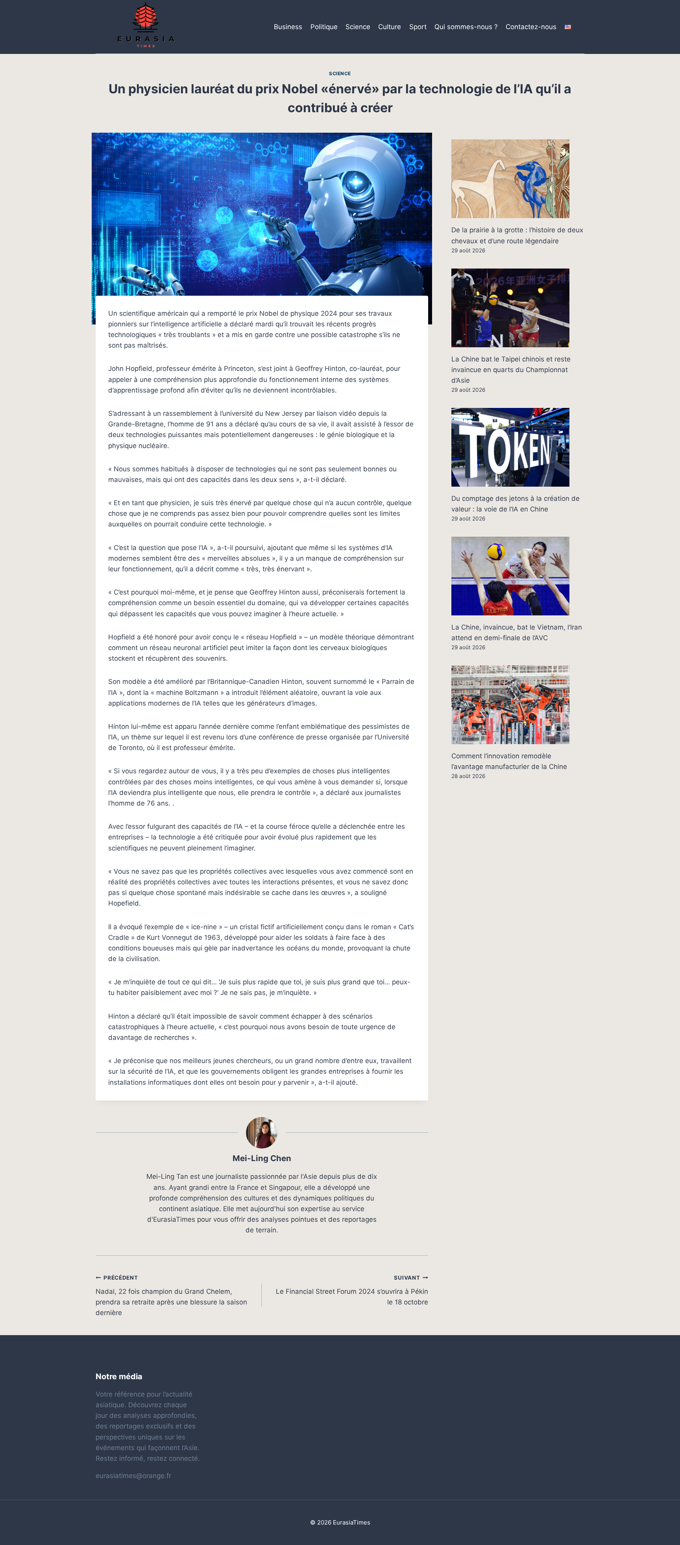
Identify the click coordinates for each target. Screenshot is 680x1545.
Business (288, 27)
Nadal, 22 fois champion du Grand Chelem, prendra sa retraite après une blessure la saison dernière (171, 1296)
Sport (418, 27)
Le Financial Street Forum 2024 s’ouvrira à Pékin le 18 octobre (352, 1290)
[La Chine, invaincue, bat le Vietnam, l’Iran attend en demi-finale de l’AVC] (517, 576)
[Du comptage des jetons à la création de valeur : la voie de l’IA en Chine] (517, 447)
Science (358, 27)
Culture (389, 27)
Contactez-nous (531, 27)
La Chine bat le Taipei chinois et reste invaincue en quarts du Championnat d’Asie (511, 369)
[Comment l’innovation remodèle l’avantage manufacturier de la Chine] (517, 704)
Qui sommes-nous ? (466, 27)
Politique (324, 27)
